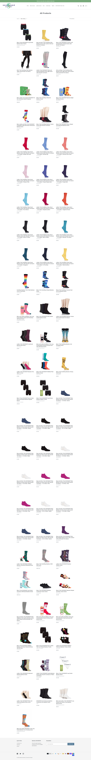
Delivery (18, 744)
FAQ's (18, 746)
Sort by (18, 18)
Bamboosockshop (22, 757)
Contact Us (19, 743)
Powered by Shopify (29, 757)
